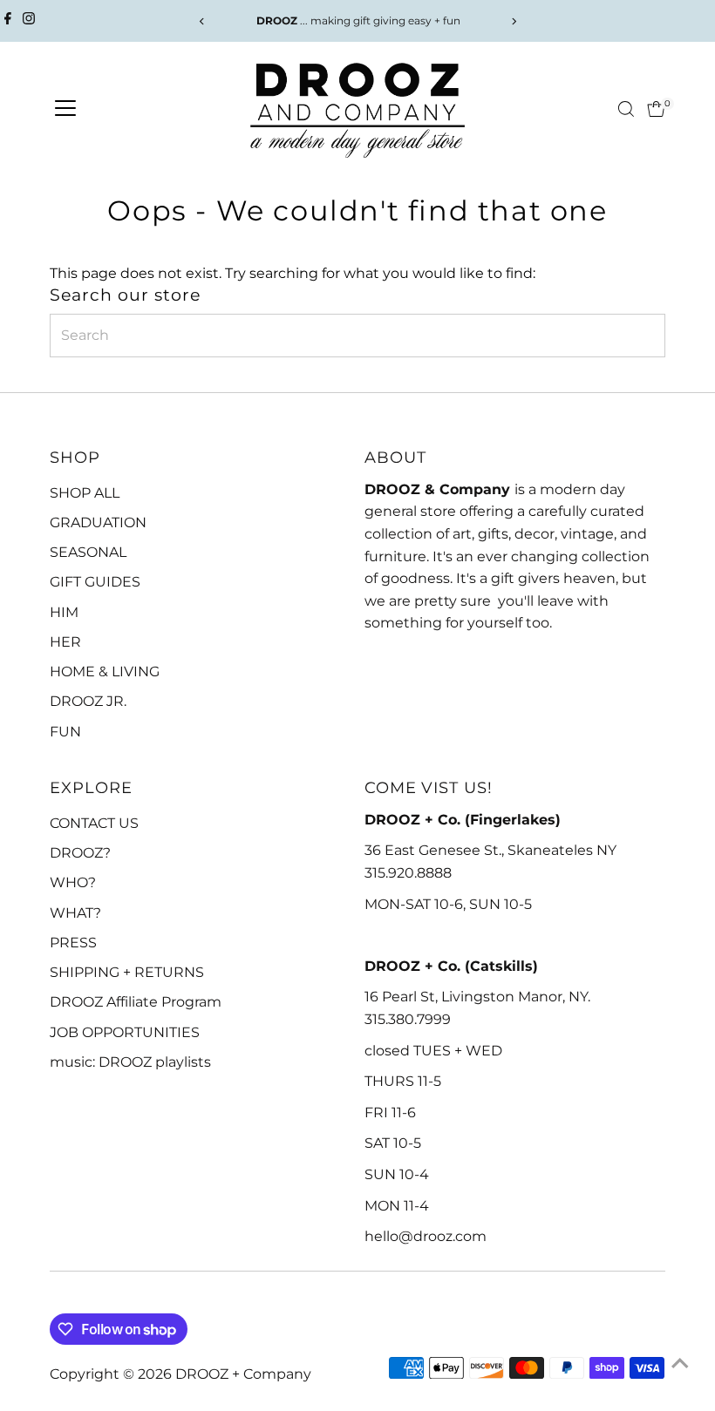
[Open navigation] (65, 109)
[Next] (513, 21)
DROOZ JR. (88, 701)
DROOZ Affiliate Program (135, 1002)
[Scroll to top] (680, 1363)
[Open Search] (626, 109)
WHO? (73, 882)
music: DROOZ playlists (130, 1062)
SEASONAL (88, 552)
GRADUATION (98, 522)
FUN (65, 731)
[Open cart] (656, 109)
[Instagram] (28, 21)
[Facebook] (8, 21)
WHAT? (75, 913)
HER (65, 642)
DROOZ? (80, 853)
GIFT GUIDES (95, 581)
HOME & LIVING (105, 671)
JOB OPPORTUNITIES (125, 1032)
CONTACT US (94, 823)
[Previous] (201, 21)
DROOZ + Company (243, 1374)
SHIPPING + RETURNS (127, 972)
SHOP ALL (84, 493)
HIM (64, 612)
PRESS (73, 942)
